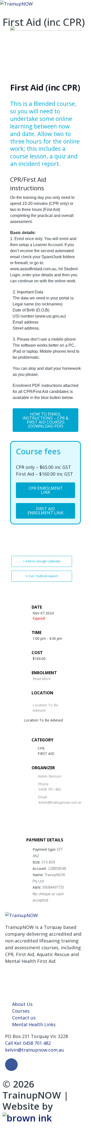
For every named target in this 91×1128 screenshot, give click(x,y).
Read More (42, 678)
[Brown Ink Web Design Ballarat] (27, 1117)
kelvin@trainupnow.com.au (60, 802)
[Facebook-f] (11, 1064)
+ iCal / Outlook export (42, 576)
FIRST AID (46, 753)
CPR (41, 748)
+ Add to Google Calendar (42, 561)
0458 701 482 (50, 789)
